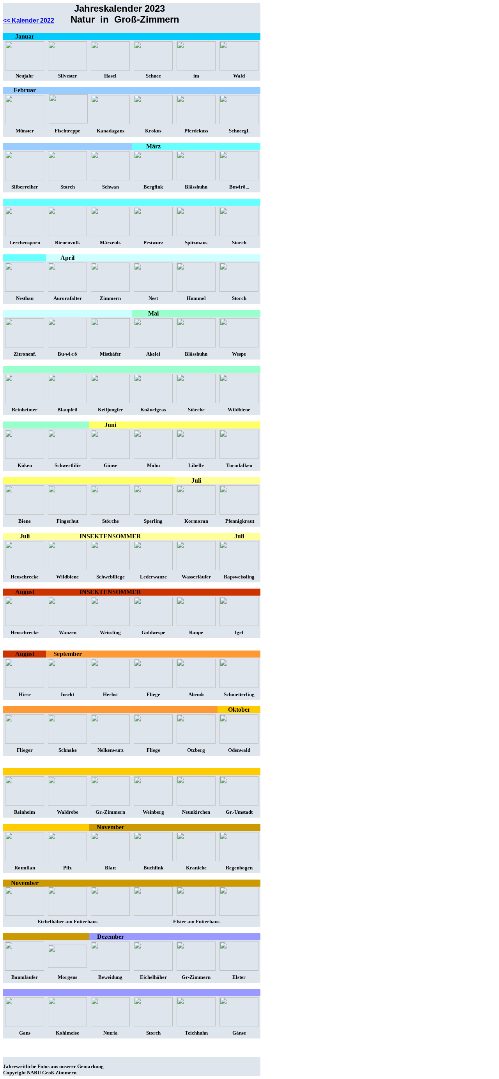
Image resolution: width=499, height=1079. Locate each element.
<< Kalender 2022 (28, 20)
